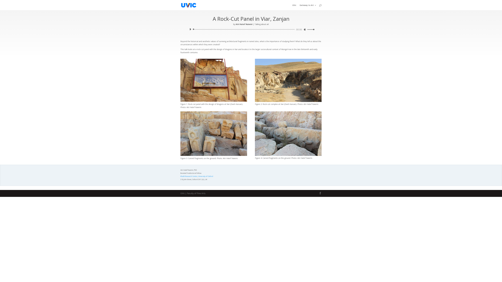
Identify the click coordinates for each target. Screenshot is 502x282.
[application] (251, 29)
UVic (294, 5)
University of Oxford (205, 176)
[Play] (190, 29)
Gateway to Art (307, 5)
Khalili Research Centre (188, 176)
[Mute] (305, 29)
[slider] (310, 29)
